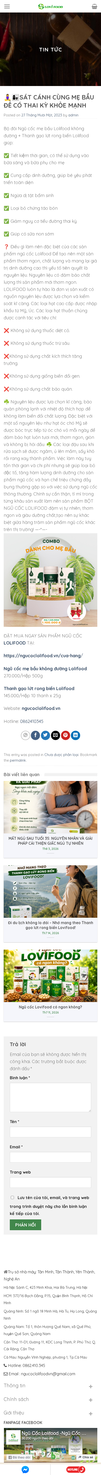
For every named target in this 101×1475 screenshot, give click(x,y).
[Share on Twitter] (45, 735)
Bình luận (20, 1077)
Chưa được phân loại (61, 755)
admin (73, 115)
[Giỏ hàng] (94, 6)
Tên (14, 1121)
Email (16, 1146)
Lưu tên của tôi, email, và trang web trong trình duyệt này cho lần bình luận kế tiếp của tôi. (49, 1205)
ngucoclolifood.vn (41, 708)
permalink (18, 760)
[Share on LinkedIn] (75, 735)
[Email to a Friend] (55, 735)
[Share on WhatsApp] (25, 735)
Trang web (20, 1172)
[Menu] (7, 6)
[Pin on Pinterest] (65, 735)
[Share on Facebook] (35, 735)
